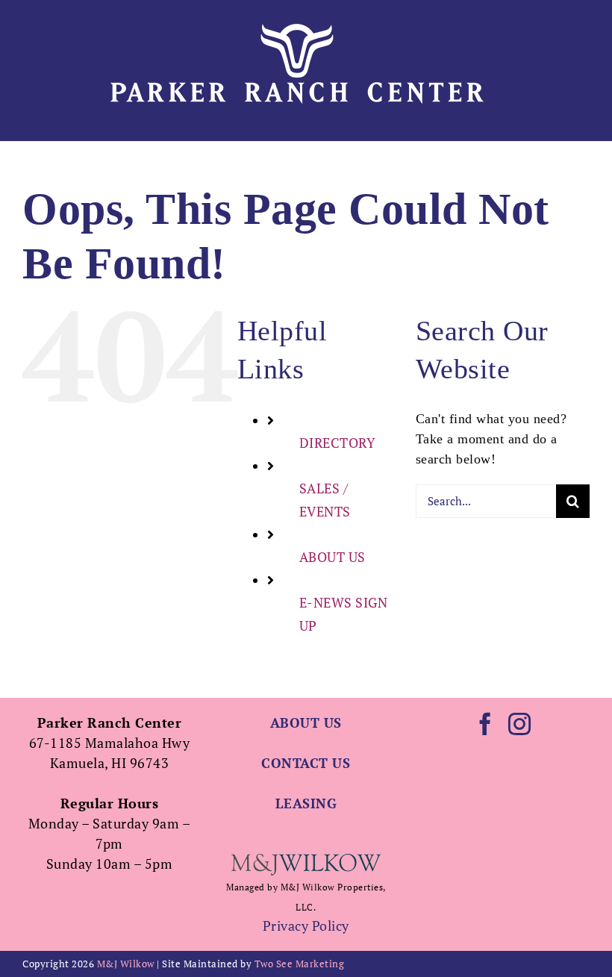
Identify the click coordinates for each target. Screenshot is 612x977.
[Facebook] (485, 724)
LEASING (306, 803)
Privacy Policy (306, 925)
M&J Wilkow (125, 963)
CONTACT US (305, 763)
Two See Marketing (300, 963)
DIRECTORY (337, 443)
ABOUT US (332, 557)
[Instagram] (519, 724)
